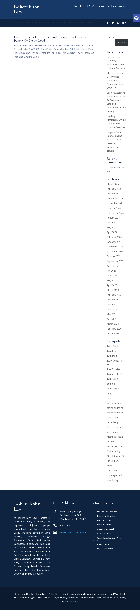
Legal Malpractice (105, 549)
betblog (111, 383)
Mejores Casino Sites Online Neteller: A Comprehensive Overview (115, 80)
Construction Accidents (107, 529)
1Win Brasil (112, 346)
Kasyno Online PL (116, 427)
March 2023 (113, 290)
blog (109, 393)
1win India (112, 355)
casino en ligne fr (115, 402)
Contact (91, 23)
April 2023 (112, 285)
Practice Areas (44, 23)
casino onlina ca (115, 407)
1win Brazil (112, 351)
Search (110, 36)
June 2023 (112, 275)
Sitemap (74, 601)
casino (110, 398)
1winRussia (112, 378)
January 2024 (113, 241)
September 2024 (115, 212)
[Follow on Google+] (124, 22)
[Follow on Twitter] (113, 22)
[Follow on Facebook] (107, 22)
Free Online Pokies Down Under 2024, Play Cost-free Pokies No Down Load (51, 39)
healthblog (112, 422)
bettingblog (113, 388)
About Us (28, 23)
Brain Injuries (103, 544)
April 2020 (112, 318)
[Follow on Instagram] (118, 22)
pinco (109, 465)
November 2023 (115, 251)
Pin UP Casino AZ (115, 456)
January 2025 (113, 193)
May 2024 (112, 227)
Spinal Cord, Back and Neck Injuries (107, 539)
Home (17, 23)
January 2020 (113, 333)
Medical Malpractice (106, 516)
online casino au (115, 446)
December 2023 (115, 246)
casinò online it (114, 417)
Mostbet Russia (115, 436)
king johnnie (113, 431)
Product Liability (104, 525)
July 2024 (111, 222)
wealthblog (112, 480)
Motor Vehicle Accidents (108, 512)
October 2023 (114, 256)
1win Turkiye (113, 369)
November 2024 (115, 203)
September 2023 (115, 261)
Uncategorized (114, 475)
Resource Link (76, 23)
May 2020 (112, 314)
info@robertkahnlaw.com (112, 6)
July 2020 (111, 304)
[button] (136, 18)
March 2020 (113, 323)
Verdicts (61, 23)
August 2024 (113, 217)
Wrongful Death (104, 534)
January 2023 (113, 299)
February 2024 (114, 237)
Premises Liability (105, 520)
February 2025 (114, 188)
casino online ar (115, 412)
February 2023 (114, 294)
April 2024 (112, 232)
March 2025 (113, 183)
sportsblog (112, 470)
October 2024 (114, 208)
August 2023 (113, 265)
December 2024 (115, 198)
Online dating (114, 451)
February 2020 (114, 328)
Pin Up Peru (113, 460)
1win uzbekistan (115, 374)
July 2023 (111, 270)
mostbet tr (112, 441)
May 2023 (112, 280)
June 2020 (112, 309)
